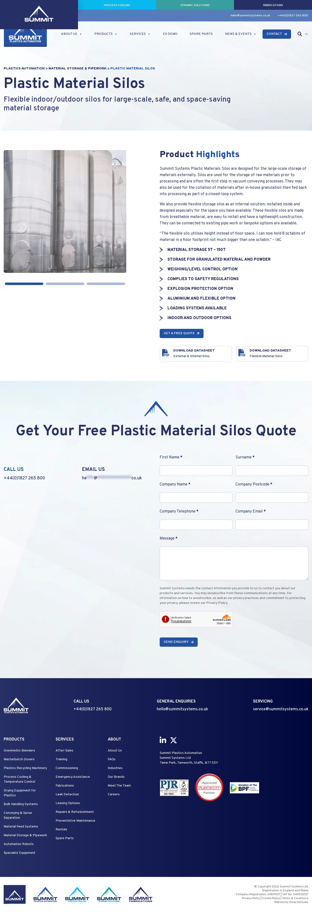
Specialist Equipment (19, 853)
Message (168, 538)
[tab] (24, 284)
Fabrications (65, 786)
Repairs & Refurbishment (75, 812)
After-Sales (64, 751)
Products (103, 34)
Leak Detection (67, 794)
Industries (115, 768)
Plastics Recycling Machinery (25, 768)
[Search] (300, 34)
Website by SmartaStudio (291, 902)
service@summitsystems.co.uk (280, 709)
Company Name (175, 484)
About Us (69, 34)
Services (138, 34)
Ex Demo (170, 34)
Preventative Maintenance (75, 821)
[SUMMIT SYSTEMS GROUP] (39, 5)
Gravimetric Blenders (19, 751)
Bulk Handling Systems (21, 804)
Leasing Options (68, 803)
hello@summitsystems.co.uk (250, 16)
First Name (171, 457)
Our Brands (116, 777)
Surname (244, 457)
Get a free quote (179, 333)
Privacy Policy (251, 898)
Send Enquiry (176, 642)
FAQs (112, 759)
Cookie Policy (271, 898)
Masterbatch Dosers (19, 759)
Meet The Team (119, 786)
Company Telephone (179, 511)
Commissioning (67, 768)
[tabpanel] (65, 211)
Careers (114, 794)
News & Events (238, 34)
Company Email (250, 511)
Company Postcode (253, 484)
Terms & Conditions (295, 898)
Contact (274, 34)
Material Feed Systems (21, 827)
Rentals (61, 829)
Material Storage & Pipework (78, 68)
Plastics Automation (24, 68)
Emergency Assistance (73, 777)
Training (61, 759)
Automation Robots (19, 844)
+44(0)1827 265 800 (293, 16)
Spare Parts (201, 34)
